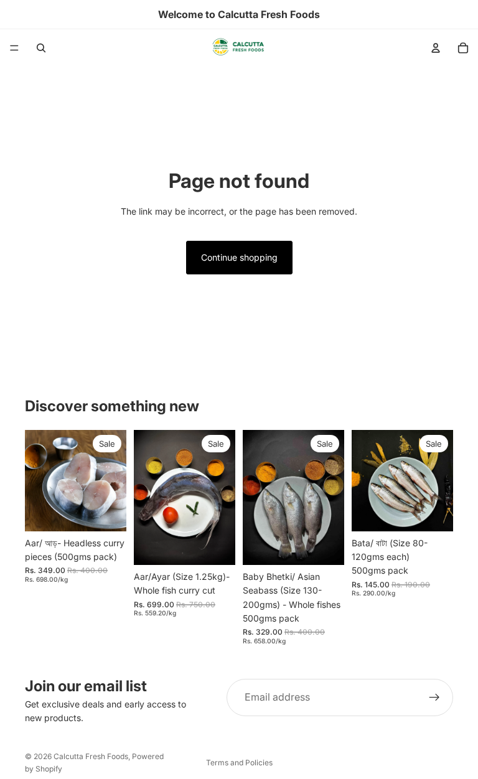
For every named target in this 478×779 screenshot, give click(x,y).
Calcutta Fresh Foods (91, 756)
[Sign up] (434, 697)
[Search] (41, 48)
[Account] (435, 48)
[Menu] (14, 48)
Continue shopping (239, 257)
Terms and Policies (239, 762)
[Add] (107, 512)
